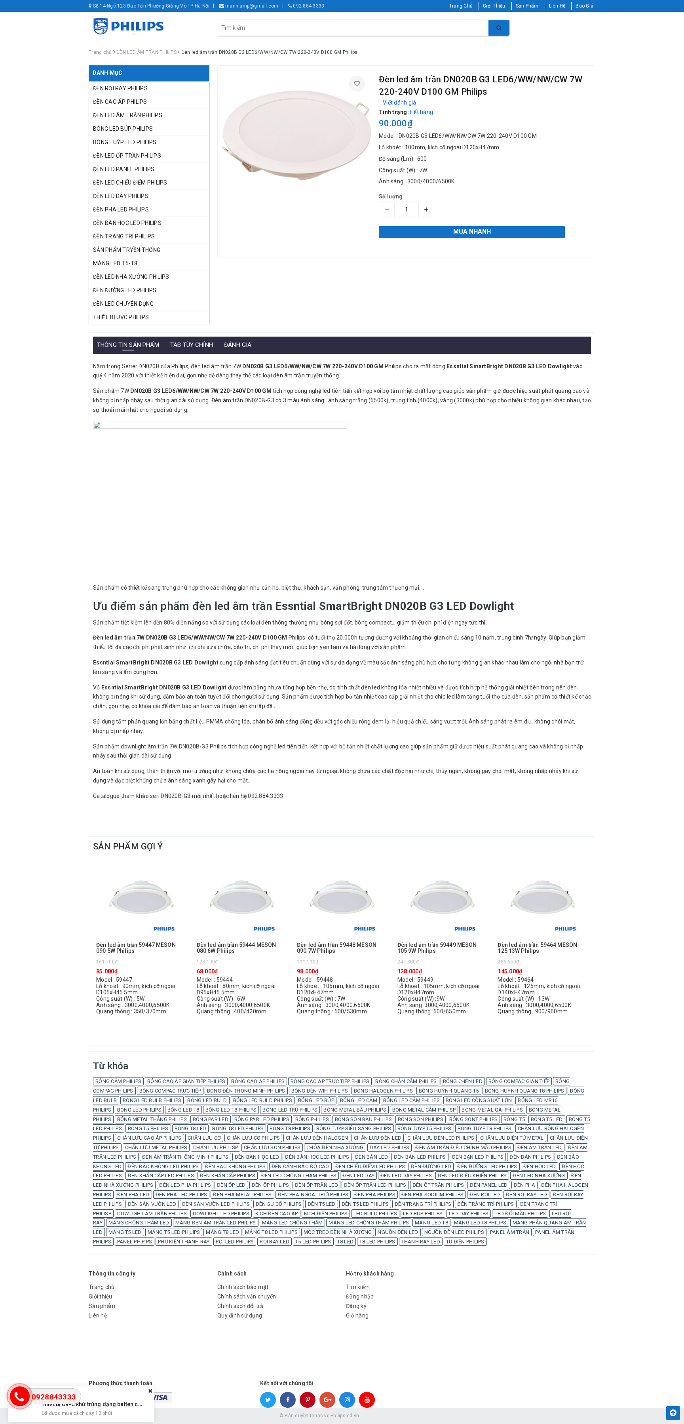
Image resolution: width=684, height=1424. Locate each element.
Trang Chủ (461, 6)
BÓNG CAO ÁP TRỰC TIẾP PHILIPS (330, 1081)
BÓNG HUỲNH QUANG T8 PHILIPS (524, 1091)
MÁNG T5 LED (125, 1232)
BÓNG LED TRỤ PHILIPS (289, 1110)
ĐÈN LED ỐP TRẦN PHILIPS (127, 155)
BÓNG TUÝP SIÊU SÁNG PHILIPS (353, 1128)
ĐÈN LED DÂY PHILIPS (120, 196)
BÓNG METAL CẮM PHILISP (424, 1110)
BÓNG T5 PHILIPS (148, 1128)
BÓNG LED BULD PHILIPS (262, 1100)
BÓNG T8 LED (191, 1128)
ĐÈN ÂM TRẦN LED (539, 1147)
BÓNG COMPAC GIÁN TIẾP (518, 1081)
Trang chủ (101, 1287)
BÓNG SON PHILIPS (420, 1119)
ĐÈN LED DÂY (358, 1175)
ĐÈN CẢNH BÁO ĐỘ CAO (300, 1166)
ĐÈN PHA (525, 1185)
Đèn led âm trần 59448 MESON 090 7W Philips (336, 948)
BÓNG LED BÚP (316, 1100)
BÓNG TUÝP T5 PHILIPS (424, 1128)
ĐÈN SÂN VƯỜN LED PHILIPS (216, 1204)
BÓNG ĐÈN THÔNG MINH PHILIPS (246, 1091)
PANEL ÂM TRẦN (509, 1232)
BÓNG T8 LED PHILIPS (238, 1128)
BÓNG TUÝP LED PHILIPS (124, 142)
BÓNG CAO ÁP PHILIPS (258, 1081)
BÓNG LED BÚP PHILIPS (123, 129)
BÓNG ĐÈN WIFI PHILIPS (319, 1091)
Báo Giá (584, 6)
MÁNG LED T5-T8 (115, 263)
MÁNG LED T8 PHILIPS (480, 1223)
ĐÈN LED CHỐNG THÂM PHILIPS (299, 1175)
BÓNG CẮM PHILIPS (118, 1081)
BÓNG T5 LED (547, 1119)
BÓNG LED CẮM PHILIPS (411, 1100)
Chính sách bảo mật (243, 1287)
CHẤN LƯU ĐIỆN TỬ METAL (512, 1138)
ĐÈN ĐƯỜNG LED (431, 1166)
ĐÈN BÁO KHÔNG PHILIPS (235, 1166)
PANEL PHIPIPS (134, 1242)
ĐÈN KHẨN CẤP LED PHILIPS (161, 1175)
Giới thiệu (100, 1296)
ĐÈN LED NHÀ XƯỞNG (539, 1175)
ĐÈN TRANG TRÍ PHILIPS (124, 236)
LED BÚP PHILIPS (423, 1213)
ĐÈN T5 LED (322, 1204)
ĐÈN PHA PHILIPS (374, 1194)
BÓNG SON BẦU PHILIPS (363, 1119)
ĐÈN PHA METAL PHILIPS (242, 1194)
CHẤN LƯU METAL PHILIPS (156, 1147)
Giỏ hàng (357, 1315)
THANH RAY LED (420, 1242)
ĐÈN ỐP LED (231, 1185)
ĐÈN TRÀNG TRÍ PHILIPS (485, 1204)
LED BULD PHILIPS (375, 1213)
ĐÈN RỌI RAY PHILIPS (120, 88)
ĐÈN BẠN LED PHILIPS (478, 1157)
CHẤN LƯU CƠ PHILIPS (253, 1138)
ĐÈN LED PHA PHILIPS (185, 1185)
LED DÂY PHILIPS (469, 1213)
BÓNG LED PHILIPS (139, 1110)
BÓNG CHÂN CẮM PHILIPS (406, 1081)
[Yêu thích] (357, 83)
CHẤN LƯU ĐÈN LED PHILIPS (440, 1138)
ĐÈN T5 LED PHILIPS (365, 1204)
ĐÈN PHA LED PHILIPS (121, 209)
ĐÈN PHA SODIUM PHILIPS (432, 1194)
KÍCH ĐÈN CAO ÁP (276, 1213)
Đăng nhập (360, 1296)
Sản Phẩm (527, 6)
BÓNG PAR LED (210, 1119)
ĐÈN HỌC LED (539, 1166)
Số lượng (391, 196)
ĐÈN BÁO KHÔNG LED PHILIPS (163, 1166)
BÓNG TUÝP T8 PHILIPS (485, 1128)
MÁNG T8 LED (222, 1232)
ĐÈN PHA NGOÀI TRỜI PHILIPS (313, 1194)
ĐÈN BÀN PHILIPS (530, 1157)
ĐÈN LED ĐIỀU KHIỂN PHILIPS (472, 1175)
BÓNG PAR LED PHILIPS (261, 1119)
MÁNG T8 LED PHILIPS (271, 1232)
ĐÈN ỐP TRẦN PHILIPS (438, 1185)
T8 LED (345, 1242)
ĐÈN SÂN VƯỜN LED (152, 1204)
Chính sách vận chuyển (246, 1296)
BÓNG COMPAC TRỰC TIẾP (170, 1091)
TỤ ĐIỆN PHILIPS (465, 1242)
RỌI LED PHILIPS (235, 1242)
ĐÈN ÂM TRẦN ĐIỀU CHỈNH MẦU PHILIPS (463, 1147)
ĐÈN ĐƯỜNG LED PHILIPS (124, 290)
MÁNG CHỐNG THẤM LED (138, 1223)
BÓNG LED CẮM (358, 1100)
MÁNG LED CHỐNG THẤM (292, 1223)
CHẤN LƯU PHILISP (215, 1147)
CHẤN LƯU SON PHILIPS (272, 1147)
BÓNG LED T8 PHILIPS (231, 1110)
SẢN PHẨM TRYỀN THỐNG (126, 250)
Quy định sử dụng (239, 1315)
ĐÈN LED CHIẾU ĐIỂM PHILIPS (130, 182)
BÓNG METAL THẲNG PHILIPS (152, 1119)
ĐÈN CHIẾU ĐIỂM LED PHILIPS (370, 1166)
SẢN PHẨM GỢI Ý (128, 846)
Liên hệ (98, 1315)
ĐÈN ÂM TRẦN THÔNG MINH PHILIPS (185, 1157)
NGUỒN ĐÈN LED (398, 1232)
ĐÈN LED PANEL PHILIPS (123, 169)
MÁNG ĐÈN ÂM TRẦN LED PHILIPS (215, 1223)
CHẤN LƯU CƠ (204, 1138)
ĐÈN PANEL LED (488, 1185)
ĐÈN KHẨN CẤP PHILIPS (227, 1175)
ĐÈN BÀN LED (371, 1157)
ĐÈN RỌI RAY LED (526, 1194)
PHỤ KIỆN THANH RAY (184, 1242)
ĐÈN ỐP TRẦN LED (316, 1185)
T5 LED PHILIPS (313, 1242)
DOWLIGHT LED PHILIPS (221, 1213)
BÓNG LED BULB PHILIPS (152, 1100)
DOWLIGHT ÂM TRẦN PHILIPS (152, 1213)
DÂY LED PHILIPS (390, 1147)
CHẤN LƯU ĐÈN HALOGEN (317, 1138)
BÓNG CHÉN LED (463, 1081)
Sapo (399, 1415)
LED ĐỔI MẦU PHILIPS (520, 1213)
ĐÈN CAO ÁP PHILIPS (120, 102)
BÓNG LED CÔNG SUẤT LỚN (479, 1100)
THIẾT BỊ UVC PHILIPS (121, 317)
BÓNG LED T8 (183, 1110)
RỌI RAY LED (274, 1242)
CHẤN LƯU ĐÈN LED (377, 1138)
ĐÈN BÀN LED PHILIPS (420, 1157)
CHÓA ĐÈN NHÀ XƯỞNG (335, 1147)
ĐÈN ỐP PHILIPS (270, 1185)
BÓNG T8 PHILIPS (290, 1128)
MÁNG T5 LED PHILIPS (174, 1232)
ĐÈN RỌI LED (484, 1194)
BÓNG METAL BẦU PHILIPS (354, 1110)
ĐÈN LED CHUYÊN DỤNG (123, 304)
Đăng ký (356, 1306)
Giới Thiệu (494, 6)
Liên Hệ (557, 6)
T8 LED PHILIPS (377, 1242)
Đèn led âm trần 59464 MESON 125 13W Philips (537, 948)
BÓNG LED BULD (207, 1100)
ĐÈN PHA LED (133, 1194)
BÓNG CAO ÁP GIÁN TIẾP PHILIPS (186, 1081)
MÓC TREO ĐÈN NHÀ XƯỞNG (338, 1232)
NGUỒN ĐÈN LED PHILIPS (454, 1232)
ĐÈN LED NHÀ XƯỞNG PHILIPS (131, 277)
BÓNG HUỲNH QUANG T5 (449, 1091)
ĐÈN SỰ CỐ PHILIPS (279, 1204)
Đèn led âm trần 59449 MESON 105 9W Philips (437, 948)
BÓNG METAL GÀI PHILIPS (492, 1110)
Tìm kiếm (358, 1287)
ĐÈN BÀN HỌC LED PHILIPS (127, 223)
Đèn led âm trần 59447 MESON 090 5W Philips (136, 948)
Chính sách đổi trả (240, 1306)
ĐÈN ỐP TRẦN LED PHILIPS (375, 1185)
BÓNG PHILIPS (312, 1119)
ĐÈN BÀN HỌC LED (257, 1157)
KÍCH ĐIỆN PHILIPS (326, 1213)
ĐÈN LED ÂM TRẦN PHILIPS (127, 115)
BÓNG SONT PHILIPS (473, 1119)
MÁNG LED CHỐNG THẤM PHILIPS (369, 1223)
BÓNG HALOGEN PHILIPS (383, 1091)
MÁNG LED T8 (431, 1223)
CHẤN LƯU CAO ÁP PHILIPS (149, 1138)
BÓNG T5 (514, 1119)
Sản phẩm (102, 1306)
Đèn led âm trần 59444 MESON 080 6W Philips (236, 948)
